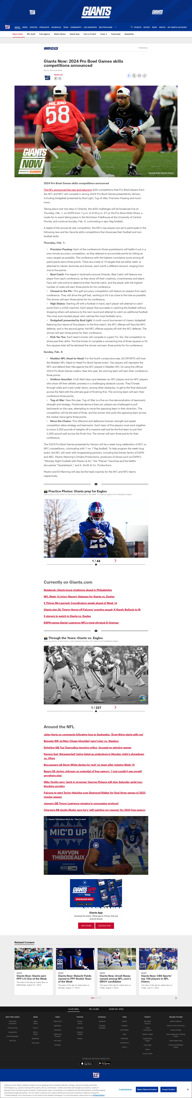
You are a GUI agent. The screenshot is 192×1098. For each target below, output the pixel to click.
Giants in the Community (176, 1025)
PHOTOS (80, 1017)
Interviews (57, 1030)
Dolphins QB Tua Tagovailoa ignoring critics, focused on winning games (87, 747)
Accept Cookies (168, 1089)
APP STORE (86, 926)
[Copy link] (144, 76)
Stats (124, 1034)
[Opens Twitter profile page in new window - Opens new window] (59, 78)
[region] (96, 1089)
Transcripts (35, 1043)
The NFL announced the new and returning (68, 189)
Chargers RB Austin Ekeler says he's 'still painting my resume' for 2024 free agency (95, 809)
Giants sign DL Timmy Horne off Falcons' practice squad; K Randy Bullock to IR (92, 609)
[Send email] (139, 77)
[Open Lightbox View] (96, 534)
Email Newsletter (12, 1036)
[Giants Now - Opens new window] (51, 49)
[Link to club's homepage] (7, 27)
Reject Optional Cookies (147, 1089)
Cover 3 (35, 1028)
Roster (124, 1021)
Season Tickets (147, 1034)
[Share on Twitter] (134, 77)
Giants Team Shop (175, 1040)
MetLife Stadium (176, 1021)
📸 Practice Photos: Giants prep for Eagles (75, 491)
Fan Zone (12, 1040)
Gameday (80, 1028)
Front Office (124, 1030)
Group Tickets (147, 1053)
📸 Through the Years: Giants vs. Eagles (73, 638)
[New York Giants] (96, 1075)
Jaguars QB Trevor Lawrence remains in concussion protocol (81, 803)
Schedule (102, 1021)
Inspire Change (175, 1030)
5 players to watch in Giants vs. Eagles (67, 616)
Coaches (124, 1025)
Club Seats (147, 1045)
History (79, 1038)
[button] (96, 845)
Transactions (124, 1043)
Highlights (57, 1025)
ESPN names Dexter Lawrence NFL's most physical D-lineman (81, 622)
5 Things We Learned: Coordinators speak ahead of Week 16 (80, 602)
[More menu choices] (115, 27)
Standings (124, 1038)
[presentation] (176, 998)
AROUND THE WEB (175, 1017)
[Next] (115, 560)
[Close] (188, 1089)
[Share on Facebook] (129, 77)
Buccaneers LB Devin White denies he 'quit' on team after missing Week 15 (89, 764)
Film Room (57, 1040)
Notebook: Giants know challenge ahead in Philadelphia (78, 589)
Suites (147, 1049)
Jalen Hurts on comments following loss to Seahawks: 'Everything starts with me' (93, 734)
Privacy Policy (13, 1028)
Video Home (57, 1021)
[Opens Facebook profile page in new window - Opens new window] (55, 78)
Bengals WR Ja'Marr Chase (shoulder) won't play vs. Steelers (81, 740)
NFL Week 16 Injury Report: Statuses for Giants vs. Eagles (79, 596)
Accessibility (12, 1032)
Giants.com (58, 75)
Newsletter (35, 1038)
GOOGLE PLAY (104, 926)
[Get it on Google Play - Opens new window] (104, 1064)
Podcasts (57, 1045)
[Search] (132, 27)
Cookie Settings (125, 1089)
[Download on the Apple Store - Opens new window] (86, 1063)
